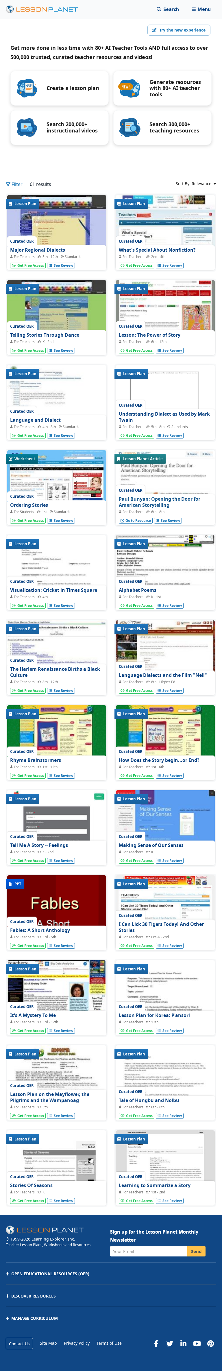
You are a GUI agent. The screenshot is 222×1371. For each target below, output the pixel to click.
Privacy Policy (77, 1343)
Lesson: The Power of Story (149, 335)
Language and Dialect (35, 420)
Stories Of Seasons (31, 1185)
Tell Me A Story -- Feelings (39, 845)
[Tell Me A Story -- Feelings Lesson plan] (57, 853)
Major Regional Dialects (37, 250)
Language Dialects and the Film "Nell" (163, 675)
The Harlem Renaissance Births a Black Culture (55, 672)
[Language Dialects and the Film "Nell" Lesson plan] (165, 657)
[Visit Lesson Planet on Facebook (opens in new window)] (156, 1343)
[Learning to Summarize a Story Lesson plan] (165, 1167)
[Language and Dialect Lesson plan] (57, 402)
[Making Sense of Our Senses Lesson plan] (165, 827)
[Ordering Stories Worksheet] (57, 487)
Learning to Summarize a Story (154, 1185)
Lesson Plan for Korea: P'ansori (154, 1015)
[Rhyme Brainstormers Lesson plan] (57, 742)
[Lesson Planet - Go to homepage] (45, 9)
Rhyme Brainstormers (35, 760)
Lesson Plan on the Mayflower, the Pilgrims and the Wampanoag (49, 1097)
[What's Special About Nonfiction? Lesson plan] (165, 232)
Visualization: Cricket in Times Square (53, 590)
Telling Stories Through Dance (44, 335)
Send (196, 1251)
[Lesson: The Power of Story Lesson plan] (165, 317)
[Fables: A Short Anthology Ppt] (57, 912)
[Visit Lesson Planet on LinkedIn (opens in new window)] (183, 1343)
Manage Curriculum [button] (34, 1318)
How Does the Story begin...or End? (159, 760)
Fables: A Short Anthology (40, 930)
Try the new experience (182, 30)
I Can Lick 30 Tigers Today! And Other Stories (161, 927)
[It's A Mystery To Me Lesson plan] (57, 997)
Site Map (48, 1343)
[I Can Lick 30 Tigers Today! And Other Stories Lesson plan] (165, 912)
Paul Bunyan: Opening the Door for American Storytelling (159, 502)
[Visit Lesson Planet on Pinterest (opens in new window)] (210, 1343)
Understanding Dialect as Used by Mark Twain (164, 417)
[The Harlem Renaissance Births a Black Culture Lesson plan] (57, 657)
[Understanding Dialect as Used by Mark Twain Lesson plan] (165, 402)
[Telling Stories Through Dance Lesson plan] (57, 317)
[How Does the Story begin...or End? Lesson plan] (165, 742)
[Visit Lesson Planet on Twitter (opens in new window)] (169, 1343)
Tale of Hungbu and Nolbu (149, 1100)
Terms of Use (109, 1343)
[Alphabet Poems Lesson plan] (165, 598)
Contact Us (19, 1343)
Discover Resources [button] (33, 1296)
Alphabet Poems (137, 590)
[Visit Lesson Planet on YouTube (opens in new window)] (197, 1343)
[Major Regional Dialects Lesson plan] (57, 232)
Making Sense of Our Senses (151, 845)
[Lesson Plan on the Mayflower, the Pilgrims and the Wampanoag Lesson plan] (57, 1082)
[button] (201, 9)
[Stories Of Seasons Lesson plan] (57, 1193)
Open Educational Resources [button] (50, 1273)
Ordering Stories (29, 505)
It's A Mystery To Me (33, 1015)
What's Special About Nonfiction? (157, 250)
